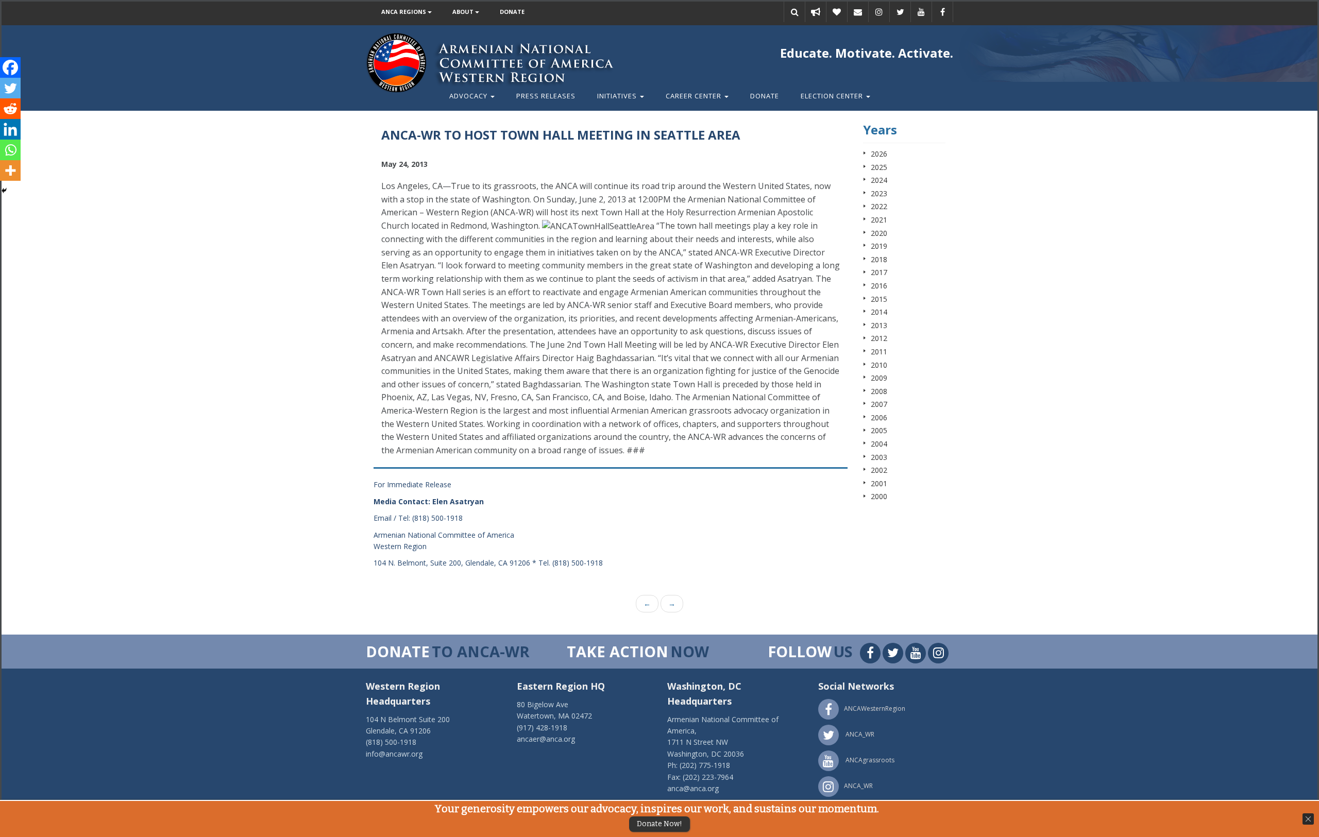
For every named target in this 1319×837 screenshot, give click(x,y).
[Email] (858, 12)
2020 (879, 233)
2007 (879, 404)
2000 (879, 496)
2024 (879, 180)
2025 (879, 167)
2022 (879, 206)
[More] (10, 170)
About (463, 11)
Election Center (833, 95)
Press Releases (546, 95)
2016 (879, 286)
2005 (879, 430)
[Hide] (4, 190)
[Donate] (836, 12)
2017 (879, 272)
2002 (879, 470)
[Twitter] (10, 88)
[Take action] (815, 12)
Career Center (694, 95)
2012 (879, 338)
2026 (879, 154)
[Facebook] (10, 67)
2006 (879, 417)
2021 (879, 220)
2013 (879, 325)
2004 (879, 444)
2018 (879, 259)
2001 (879, 483)
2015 (879, 299)
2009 (879, 378)
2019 (879, 246)
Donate (512, 11)
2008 (879, 391)
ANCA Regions (404, 11)
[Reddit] (10, 108)
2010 (879, 365)
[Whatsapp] (10, 150)
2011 (879, 351)
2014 (879, 312)
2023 (879, 193)
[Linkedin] (10, 129)
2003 (879, 457)
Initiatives (618, 95)
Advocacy (469, 95)
